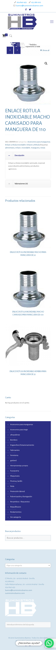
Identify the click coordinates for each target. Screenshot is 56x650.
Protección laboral (17, 491)
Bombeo (13, 440)
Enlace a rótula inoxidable (15, 145)
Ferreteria (14, 455)
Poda (12, 486)
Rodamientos (15, 512)
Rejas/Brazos (15, 507)
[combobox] (28, 565)
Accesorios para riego (19, 430)
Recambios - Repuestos (20, 502)
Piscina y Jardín (16, 481)
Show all (45, 50)
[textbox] (28, 565)
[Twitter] (30, 9)
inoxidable (25, 148)
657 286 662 (36, 2)
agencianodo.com (33, 641)
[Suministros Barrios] (22, 21)
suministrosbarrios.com (15, 593)
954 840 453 (22, 2)
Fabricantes (15, 450)
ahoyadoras (15, 435)
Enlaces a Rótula (33, 145)
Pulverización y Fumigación (21, 497)
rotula (42, 148)
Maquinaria (14, 476)
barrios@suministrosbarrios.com (29, 6)
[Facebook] (26, 9)
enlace (18, 148)
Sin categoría (15, 517)
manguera (35, 148)
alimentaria (9, 148)
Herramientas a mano (19, 466)
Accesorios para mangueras (39, 142)
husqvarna (14, 471)
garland (13, 461)
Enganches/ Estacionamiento (22, 445)
